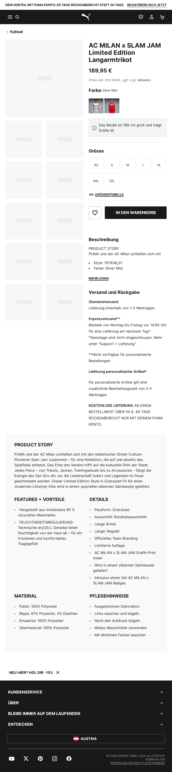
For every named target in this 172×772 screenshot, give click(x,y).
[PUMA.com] (86, 17)
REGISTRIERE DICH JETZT (147, 5)
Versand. (144, 80)
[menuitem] (11, 758)
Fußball (16, 32)
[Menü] (9, 17)
